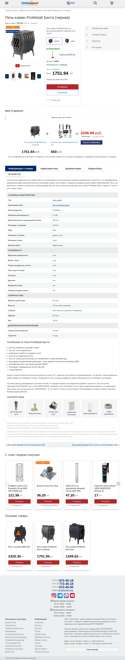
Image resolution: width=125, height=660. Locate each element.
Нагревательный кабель (14, 649)
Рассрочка (62, 93)
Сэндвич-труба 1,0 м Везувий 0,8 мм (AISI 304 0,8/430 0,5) (17, 488)
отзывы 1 (32, 23)
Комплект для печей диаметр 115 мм (64, 143)
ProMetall (63, 65)
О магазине (39, 622)
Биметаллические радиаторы (16, 637)
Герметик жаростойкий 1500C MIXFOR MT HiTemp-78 (104, 488)
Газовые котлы (10, 622)
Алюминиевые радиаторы (14, 640)
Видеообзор (26, 66)
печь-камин (57, 200)
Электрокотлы (10, 625)
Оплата (37, 631)
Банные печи (10, 652)
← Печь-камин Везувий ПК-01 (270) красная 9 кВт (25, 445)
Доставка (38, 628)
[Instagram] (54, 595)
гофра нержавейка (109, 413)
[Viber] (66, 595)
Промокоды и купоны (42, 637)
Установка (38, 646)
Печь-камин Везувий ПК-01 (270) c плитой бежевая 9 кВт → (96, 445)
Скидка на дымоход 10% (57, 79)
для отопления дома (61, 205)
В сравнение (55, 100)
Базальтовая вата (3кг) (47, 486)
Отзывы (38, 643)
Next (118, 484)
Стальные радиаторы (13, 643)
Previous (7, 484)
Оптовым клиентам (42, 652)
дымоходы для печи (16, 413)
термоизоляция (34, 413)
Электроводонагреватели (14, 634)
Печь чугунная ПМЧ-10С (19, 547)
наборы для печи (53, 413)
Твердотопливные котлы (14, 628)
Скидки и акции (40, 634)
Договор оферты (41, 649)
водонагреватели (90, 413)
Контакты (38, 625)
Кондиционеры (10, 631)
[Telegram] (60, 595)
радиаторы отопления (71, 413)
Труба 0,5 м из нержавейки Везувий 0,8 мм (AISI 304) (75, 488)
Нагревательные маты (13, 646)
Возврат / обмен (41, 640)
